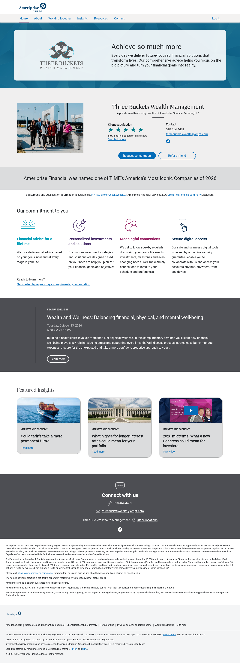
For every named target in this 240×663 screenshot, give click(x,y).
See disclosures (117, 139)
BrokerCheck (169, 634)
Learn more (57, 359)
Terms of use (107, 624)
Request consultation (137, 155)
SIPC (84, 649)
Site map (181, 624)
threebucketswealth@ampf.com (187, 134)
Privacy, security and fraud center (134, 624)
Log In (216, 18)
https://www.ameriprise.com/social (35, 573)
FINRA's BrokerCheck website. (108, 194)
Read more (27, 447)
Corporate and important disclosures (44, 624)
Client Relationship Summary (184, 194)
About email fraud (164, 624)
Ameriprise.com (14, 624)
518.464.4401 (175, 129)
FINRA (74, 649)
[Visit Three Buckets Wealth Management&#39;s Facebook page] (120, 529)
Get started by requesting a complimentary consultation (53, 284)
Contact (119, 18)
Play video (169, 451)
